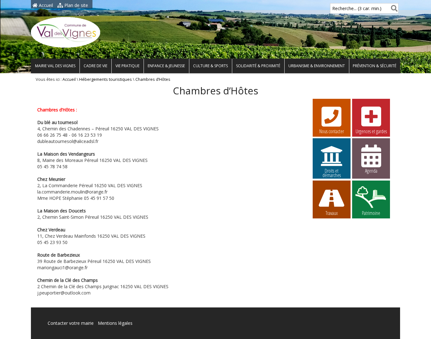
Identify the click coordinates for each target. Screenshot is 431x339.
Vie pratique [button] (127, 65)
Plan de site (75, 5)
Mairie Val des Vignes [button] (55, 65)
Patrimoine (371, 213)
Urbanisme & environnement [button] (316, 65)
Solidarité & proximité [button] (258, 65)
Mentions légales (115, 323)
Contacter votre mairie (71, 323)
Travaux (332, 213)
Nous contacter (331, 131)
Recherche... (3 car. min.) (356, 8)
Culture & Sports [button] (210, 65)
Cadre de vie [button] (95, 65)
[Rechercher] (393, 8)
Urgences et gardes (371, 131)
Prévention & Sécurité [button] (374, 65)
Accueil (45, 5)
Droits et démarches (331, 171)
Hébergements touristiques (105, 79)
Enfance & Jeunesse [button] (166, 65)
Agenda (371, 170)
